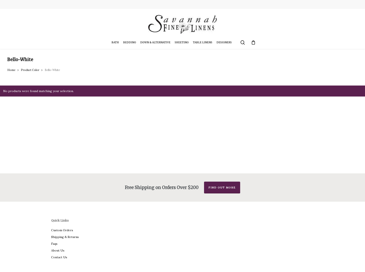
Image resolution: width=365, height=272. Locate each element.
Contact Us (59, 257)
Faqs (54, 244)
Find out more (222, 187)
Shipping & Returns (65, 237)
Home (11, 70)
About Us (57, 250)
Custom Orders (62, 230)
